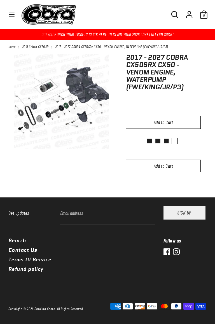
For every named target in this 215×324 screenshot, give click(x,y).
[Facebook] (166, 251)
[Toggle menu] (12, 14)
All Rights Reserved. (70, 308)
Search (17, 240)
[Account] (189, 12)
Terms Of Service (29, 260)
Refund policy (25, 269)
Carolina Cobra (44, 308)
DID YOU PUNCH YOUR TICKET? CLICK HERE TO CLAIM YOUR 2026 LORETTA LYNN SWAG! (107, 34)
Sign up (184, 212)
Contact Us (22, 250)
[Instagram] (176, 251)
